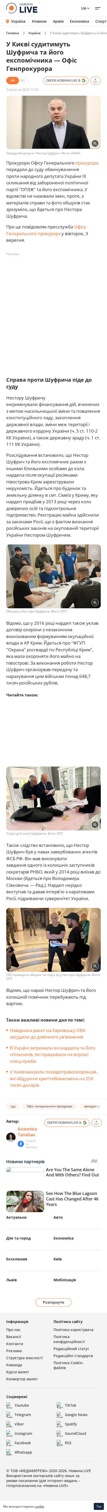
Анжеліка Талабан (27, 1132)
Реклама (14, 1350)
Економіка (79, 21)
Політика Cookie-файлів (69, 1365)
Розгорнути (53, 1302)
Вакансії (13, 1336)
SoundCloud (75, 1433)
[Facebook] (21, 1144)
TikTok (70, 1405)
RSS (68, 1442)
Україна (18, 21)
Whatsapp (23, 1452)
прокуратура (93, 1106)
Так (99, 1506)
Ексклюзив (16, 1258)
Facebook (23, 1442)
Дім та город (18, 1238)
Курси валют (17, 1371)
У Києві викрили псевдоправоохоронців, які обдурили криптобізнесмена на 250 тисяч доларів (53, 1078)
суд (12, 1106)
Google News (76, 1414)
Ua (83, 8)
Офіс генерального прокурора (49, 1106)
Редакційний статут (71, 1348)
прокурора (86, 163)
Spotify (71, 1424)
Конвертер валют (22, 1378)
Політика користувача (73, 1329)
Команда (14, 1364)
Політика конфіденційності (69, 1339)
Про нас (13, 1329)
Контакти (14, 1343)
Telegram (23, 1414)
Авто (58, 1217)
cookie (39, 1506)
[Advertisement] (53, 312)
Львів (11, 1279)
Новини (39, 21)
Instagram (23, 1433)
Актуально (16, 1217)
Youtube (22, 1405)
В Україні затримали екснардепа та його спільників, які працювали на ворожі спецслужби (52, 1054)
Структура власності (24, 1357)
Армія (58, 21)
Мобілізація (65, 1279)
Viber (19, 1424)
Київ (58, 1258)
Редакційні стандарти (73, 1355)
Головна (12, 33)
